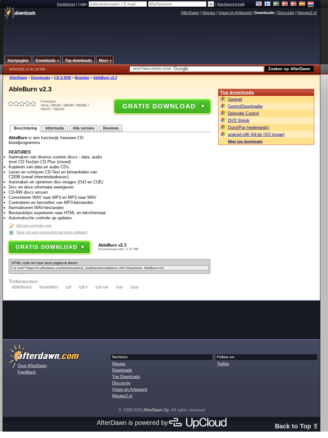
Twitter (223, 363)
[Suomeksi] (268, 4)
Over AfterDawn (32, 365)
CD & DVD (62, 78)
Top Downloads (126, 376)
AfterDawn (190, 13)
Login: (83, 4)
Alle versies (83, 128)
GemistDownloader (245, 106)
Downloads (40, 78)
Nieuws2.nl (307, 13)
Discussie (285, 13)
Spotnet (235, 99)
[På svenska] (276, 4)
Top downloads (237, 92)
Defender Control (243, 113)
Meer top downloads (245, 141)
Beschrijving (25, 128)
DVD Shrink (239, 120)
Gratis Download (158, 106)
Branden (82, 78)
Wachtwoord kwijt (230, 4)
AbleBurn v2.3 (105, 78)
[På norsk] (285, 4)
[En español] (302, 4)
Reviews (111, 128)
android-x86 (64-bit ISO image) (256, 134)
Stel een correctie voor (34, 225)
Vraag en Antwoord (234, 13)
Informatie (54, 128)
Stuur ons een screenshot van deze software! (51, 232)
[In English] (259, 4)
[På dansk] (294, 4)
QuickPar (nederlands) (248, 127)
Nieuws (208, 13)
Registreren (66, 4)
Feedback (27, 372)
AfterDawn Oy (156, 410)
